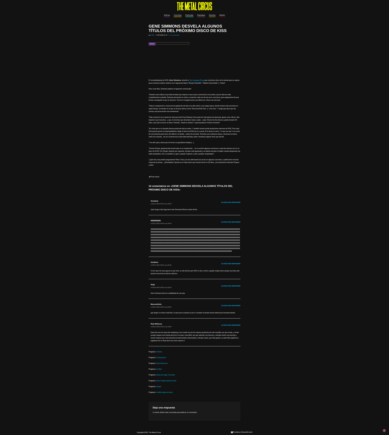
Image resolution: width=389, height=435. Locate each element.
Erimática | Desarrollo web (242, 432)
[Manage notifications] (384, 430)
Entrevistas (189, 15)
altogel (158, 386)
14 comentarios (175, 35)
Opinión (222, 15)
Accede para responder (230, 202)
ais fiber (159, 369)
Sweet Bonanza (162, 363)
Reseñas (212, 15)
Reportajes (201, 15)
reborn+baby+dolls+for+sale (166, 381)
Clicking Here (161, 357)
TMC (152, 35)
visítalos (159, 352)
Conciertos (178, 15)
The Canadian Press (196, 80)
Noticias (167, 15)
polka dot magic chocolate (165, 375)
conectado (172, 412)
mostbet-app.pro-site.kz (164, 392)
